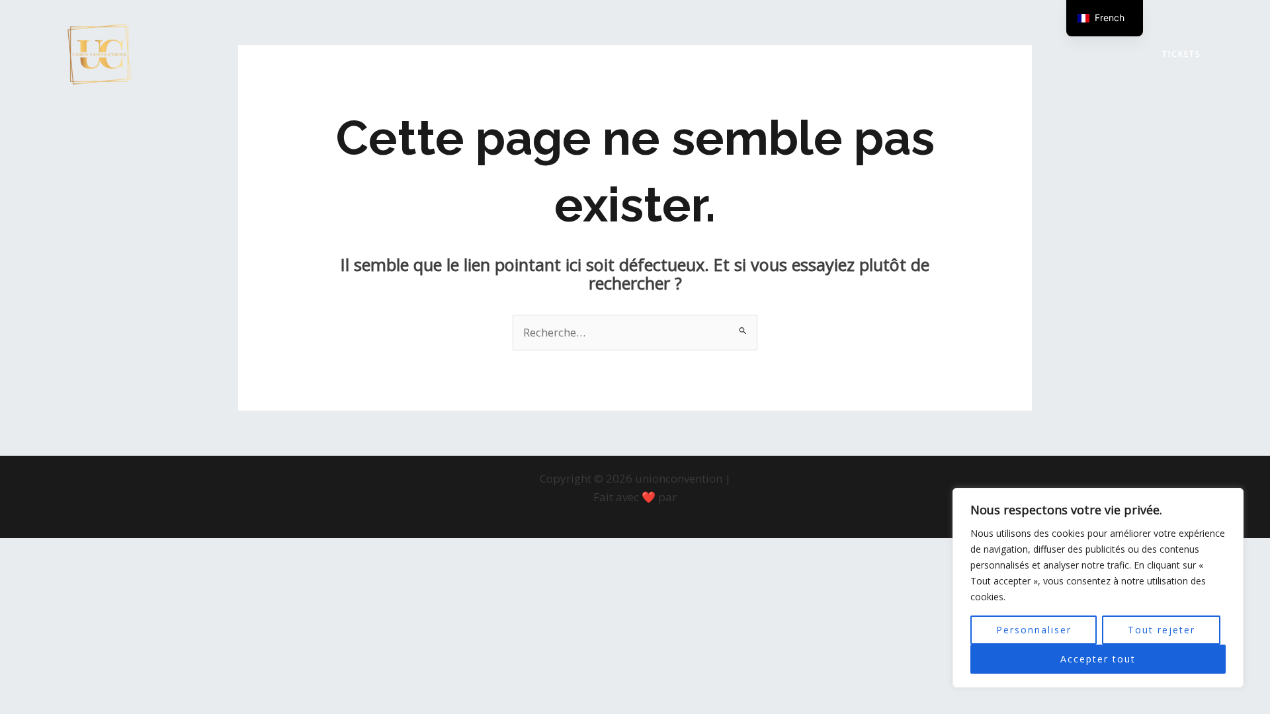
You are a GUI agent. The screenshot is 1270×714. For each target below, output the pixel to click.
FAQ (824, 54)
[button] (1181, 54)
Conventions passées (517, 54)
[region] (1098, 588)
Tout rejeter (1161, 629)
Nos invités (757, 54)
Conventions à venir (364, 54)
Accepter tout (1098, 659)
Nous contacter (918, 54)
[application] (427, 54)
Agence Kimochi (635, 515)
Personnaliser (1034, 629)
